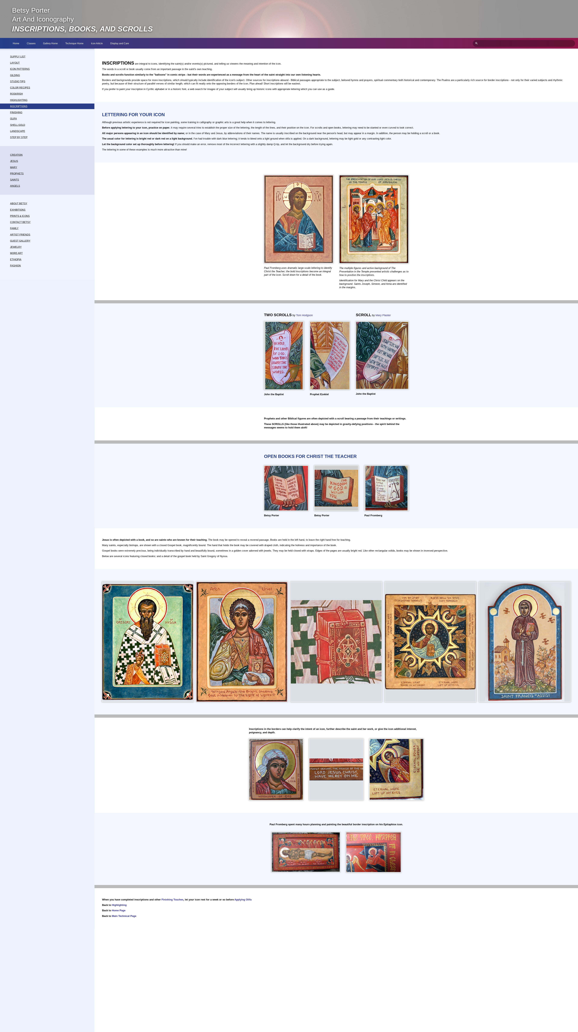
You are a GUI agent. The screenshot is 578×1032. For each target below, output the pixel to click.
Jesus (14, 161)
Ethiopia (15, 259)
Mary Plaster (383, 315)
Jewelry (16, 247)
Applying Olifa (243, 899)
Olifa (13, 118)
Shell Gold (17, 125)
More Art (16, 253)
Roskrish (16, 94)
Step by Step (19, 137)
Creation (16, 155)
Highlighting (18, 100)
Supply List (17, 56)
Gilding (15, 75)
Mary (13, 167)
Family (14, 228)
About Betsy (18, 203)
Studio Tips (17, 81)
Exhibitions (17, 210)
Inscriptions (18, 106)
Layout (15, 63)
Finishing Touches (172, 899)
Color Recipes (20, 87)
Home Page (118, 910)
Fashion (15, 265)
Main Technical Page (124, 916)
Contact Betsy (20, 222)
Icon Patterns (20, 69)
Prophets (17, 173)
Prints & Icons (20, 216)
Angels (15, 186)
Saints (14, 179)
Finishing (16, 112)
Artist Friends (20, 234)
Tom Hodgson (304, 315)
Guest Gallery (20, 241)
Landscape (17, 131)
